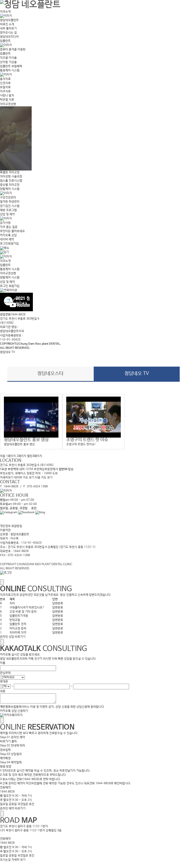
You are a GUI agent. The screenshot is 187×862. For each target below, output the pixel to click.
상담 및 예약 (7, 214)
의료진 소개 (7, 24)
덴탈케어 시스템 (9, 189)
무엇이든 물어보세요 (12, 231)
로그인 (4, 243)
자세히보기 (6, 477)
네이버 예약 (7, 239)
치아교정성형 (8, 104)
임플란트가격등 (18, 616)
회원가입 (13, 243)
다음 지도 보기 (44, 477)
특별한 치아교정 (9, 172)
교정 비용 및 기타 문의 (23, 611)
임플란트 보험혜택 (11, 66)
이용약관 (5, 530)
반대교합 (14, 620)
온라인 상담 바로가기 (13, 637)
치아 (12, 603)
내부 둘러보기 (8, 28)
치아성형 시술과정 (11, 176)
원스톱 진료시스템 (11, 180)
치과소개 (5, 11)
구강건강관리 (8, 197)
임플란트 (5, 41)
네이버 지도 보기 (24, 477)
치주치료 (5, 91)
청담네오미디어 (9, 37)
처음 (2, 456)
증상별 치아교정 (9, 185)
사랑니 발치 (7, 95)
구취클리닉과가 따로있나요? (26, 607)
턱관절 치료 (7, 99)
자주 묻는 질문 (9, 227)
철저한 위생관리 (9, 201)
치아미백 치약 (17, 632)
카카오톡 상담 (8, 235)
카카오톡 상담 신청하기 (14, 711)
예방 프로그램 (8, 210)
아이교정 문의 (17, 628)
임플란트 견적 (17, 624)
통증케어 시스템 (9, 70)
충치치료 (5, 79)
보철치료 (5, 87)
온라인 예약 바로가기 (13, 808)
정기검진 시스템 (9, 206)
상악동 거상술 (8, 62)
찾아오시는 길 (8, 32)
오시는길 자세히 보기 (13, 860)
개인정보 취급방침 (11, 526)
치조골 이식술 (8, 58)
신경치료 (5, 83)
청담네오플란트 (9, 20)
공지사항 (5, 223)
